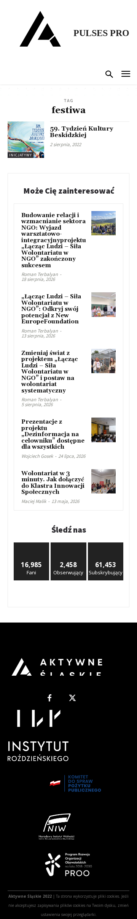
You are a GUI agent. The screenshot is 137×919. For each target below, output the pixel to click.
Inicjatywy (20, 155)
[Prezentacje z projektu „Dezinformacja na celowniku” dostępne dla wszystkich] (103, 430)
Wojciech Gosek (37, 456)
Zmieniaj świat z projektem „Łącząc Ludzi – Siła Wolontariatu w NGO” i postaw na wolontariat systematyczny (49, 372)
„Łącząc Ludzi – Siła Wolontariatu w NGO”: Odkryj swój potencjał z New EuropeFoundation (51, 309)
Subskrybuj (105, 545)
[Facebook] (49, 698)
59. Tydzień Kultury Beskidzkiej (81, 132)
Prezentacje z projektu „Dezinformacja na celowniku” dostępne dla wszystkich (52, 434)
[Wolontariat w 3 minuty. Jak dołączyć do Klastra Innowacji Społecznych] (103, 481)
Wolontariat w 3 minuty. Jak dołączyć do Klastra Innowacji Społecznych (52, 483)
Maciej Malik (33, 501)
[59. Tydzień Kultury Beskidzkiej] (26, 139)
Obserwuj (68, 545)
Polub (31, 545)
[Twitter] (72, 698)
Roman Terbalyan (39, 274)
